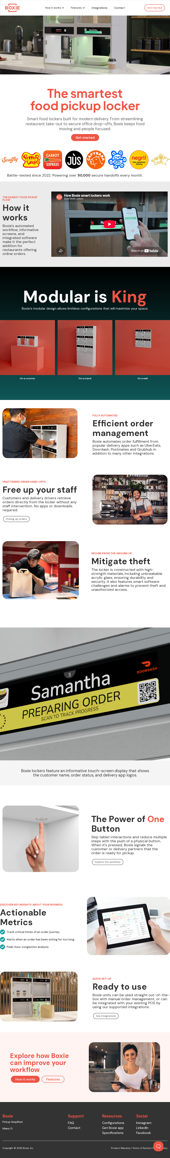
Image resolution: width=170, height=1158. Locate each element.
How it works (25, 1079)
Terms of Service (141, 1148)
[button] (55, 8)
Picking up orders (16, 519)
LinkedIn (142, 1128)
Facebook (143, 1133)
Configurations (113, 1123)
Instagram (143, 1123)
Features (53, 1079)
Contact (119, 8)
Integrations (99, 8)
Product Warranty (121, 1148)
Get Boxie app (113, 1128)
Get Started (154, 7)
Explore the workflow (108, 862)
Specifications (113, 1133)
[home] (12, 8)
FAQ (71, 1123)
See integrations (106, 1016)
